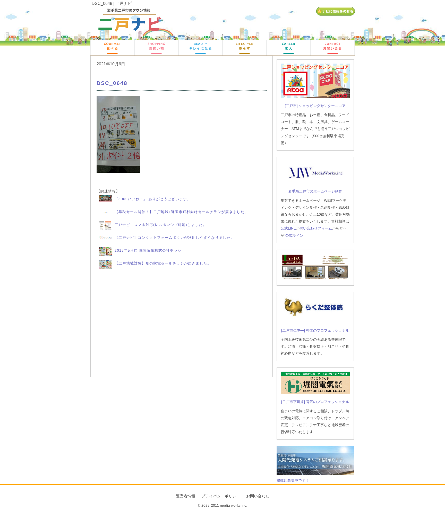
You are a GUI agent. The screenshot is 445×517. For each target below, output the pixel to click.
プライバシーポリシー (220, 496)
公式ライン (294, 235)
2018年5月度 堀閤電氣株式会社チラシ (148, 250)
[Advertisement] (182, 323)
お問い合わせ (257, 496)
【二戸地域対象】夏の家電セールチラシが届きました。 (163, 263)
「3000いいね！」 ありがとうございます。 (153, 199)
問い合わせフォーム (315, 228)
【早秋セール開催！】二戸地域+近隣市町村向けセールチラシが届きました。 (181, 212)
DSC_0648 (112, 83)
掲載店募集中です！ (293, 480)
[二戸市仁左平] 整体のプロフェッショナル (315, 330)
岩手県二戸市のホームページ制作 (315, 191)
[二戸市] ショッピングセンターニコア (315, 106)
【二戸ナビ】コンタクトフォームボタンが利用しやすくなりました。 (174, 237)
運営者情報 (185, 496)
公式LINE (288, 228)
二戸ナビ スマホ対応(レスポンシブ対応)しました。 (161, 225)
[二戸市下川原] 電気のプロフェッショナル (315, 402)
